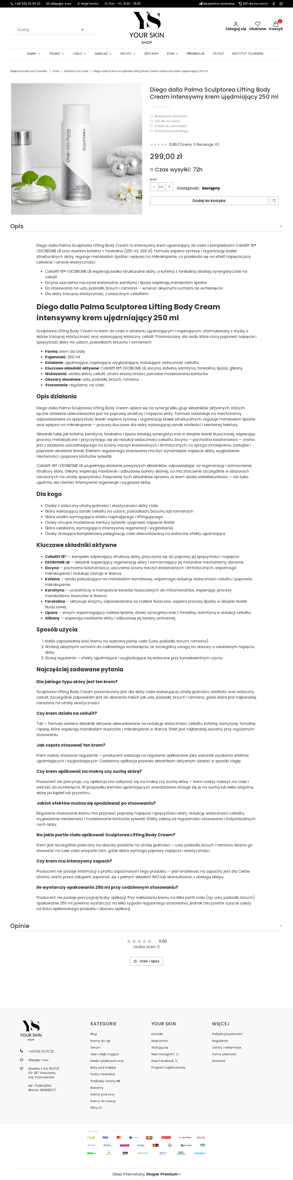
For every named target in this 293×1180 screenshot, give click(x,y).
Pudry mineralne (103, 1074)
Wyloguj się (159, 1047)
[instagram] (281, 3)
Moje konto (159, 1041)
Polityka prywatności (227, 1034)
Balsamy (97, 1088)
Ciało (55, 71)
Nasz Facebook (163, 1061)
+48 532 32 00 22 (27, 3)
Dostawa (218, 1061)
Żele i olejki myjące (105, 1054)
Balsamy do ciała (76, 71)
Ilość (153, 179)
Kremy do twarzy (103, 1101)
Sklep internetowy (145, 1174)
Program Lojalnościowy (168, 1067)
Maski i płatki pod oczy (107, 1061)
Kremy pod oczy (103, 1094)
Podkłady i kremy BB (105, 1081)
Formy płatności (224, 1054)
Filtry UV (96, 1108)
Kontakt (157, 1034)
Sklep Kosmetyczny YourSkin (28, 71)
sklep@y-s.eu (61, 3)
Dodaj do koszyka (209, 200)
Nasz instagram (163, 1054)
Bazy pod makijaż (103, 1067)
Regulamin (220, 1041)
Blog (94, 1034)
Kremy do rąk (100, 1041)
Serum (95, 1047)
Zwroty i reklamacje (226, 1047)
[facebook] (273, 3)
